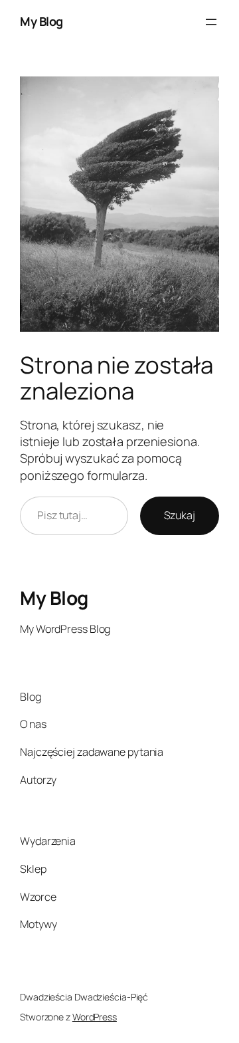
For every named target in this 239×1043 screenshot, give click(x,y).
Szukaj (179, 515)
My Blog (41, 21)
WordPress (94, 1016)
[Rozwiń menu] (211, 22)
